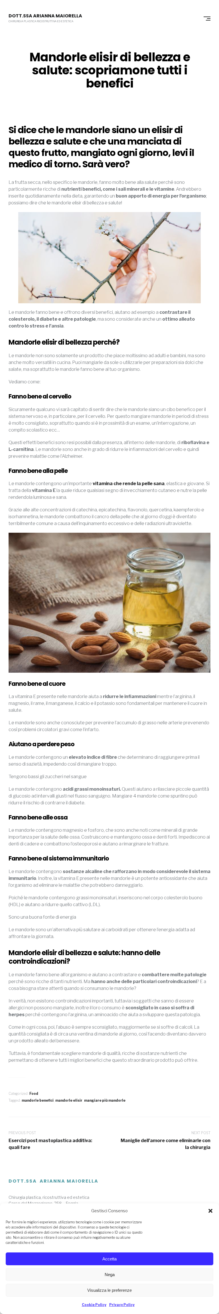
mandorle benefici (38, 1100)
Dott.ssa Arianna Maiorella (45, 16)
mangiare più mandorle (104, 1100)
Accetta (109, 1258)
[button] (210, 1211)
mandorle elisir (68, 1100)
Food (33, 1093)
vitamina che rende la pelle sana (129, 483)
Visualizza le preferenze (109, 1290)
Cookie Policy (94, 1305)
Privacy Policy (122, 1305)
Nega (110, 1274)
